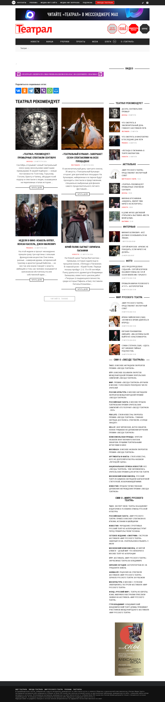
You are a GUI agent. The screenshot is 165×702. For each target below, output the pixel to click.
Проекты (80, 41)
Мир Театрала (21, 689)
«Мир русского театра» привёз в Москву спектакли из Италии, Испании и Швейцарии (127, 519)
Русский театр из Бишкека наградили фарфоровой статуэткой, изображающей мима (129, 479)
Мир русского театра (129, 179)
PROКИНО (29, 248)
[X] (37, 91)
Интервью (129, 226)
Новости (35, 41)
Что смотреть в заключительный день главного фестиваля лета (134, 125)
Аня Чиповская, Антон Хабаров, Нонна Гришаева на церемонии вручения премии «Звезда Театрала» (128, 430)
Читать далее (36, 188)
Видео (129, 68)
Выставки (125, 221)
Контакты (21, 2)
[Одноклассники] (25, 91)
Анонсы (30, 161)
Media (95, 41)
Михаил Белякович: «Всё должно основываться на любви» (134, 235)
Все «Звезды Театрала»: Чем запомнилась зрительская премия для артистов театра (129, 469)
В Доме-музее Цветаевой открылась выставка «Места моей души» (135, 215)
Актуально (129, 164)
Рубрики (64, 41)
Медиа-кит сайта (49, 2)
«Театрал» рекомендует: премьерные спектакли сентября (133, 187)
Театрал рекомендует (129, 103)
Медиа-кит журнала (70, 2)
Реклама (33, 2)
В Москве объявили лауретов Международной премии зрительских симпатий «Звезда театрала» (127, 375)
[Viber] (43, 91)
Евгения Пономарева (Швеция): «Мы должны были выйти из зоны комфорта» (135, 334)
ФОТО (129, 260)
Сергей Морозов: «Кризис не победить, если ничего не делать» (135, 249)
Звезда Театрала (105, 2)
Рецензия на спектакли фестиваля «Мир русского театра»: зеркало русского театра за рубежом (127, 575)
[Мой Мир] (56, 91)
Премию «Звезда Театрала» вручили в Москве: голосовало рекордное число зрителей (128, 385)
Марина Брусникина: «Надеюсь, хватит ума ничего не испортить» (132, 201)
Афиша (49, 41)
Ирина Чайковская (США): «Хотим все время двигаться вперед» (135, 320)
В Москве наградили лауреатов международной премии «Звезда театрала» (128, 395)
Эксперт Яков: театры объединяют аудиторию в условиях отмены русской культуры (128, 509)
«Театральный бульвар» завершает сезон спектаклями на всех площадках (82, 158)
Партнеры (77, 689)
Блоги (109, 41)
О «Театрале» (127, 41)
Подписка (87, 2)
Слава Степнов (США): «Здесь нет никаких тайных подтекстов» (135, 348)
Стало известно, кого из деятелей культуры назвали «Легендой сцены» (127, 459)
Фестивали (75, 165)
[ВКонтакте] (18, 91)
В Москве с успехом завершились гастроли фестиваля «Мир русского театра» (128, 585)
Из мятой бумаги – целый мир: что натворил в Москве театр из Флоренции (127, 551)
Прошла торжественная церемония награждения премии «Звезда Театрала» (129, 489)
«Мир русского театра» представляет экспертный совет (134, 173)
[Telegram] (31, 91)
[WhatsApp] (50, 91)
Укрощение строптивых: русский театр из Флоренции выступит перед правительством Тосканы (127, 528)
